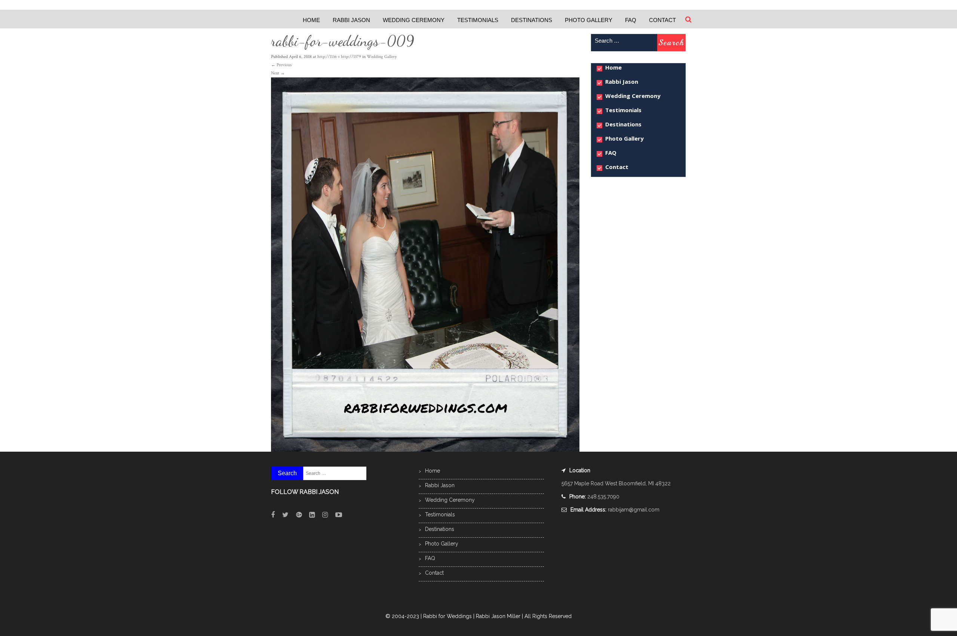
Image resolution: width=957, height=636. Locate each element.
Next (278, 73)
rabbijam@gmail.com (633, 510)
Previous (281, 65)
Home (311, 20)
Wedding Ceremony (413, 20)
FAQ (630, 20)
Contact (662, 20)
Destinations (531, 20)
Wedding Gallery (382, 56)
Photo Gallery (588, 20)
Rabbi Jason (351, 20)
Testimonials (477, 20)
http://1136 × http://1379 (339, 56)
